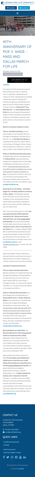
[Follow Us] (8, 457)
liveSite (21, 469)
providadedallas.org (9, 394)
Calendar (6, 445)
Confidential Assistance (11, 442)
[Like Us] (4, 457)
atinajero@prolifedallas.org (12, 326)
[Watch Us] (21, 457)
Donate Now (11, 8)
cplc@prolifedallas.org (10, 184)
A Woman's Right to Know (12, 452)
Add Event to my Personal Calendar (12, 74)
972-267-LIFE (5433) (11, 429)
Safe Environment (9, 449)
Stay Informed (24, 8)
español (6, 85)
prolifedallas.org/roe (10, 242)
